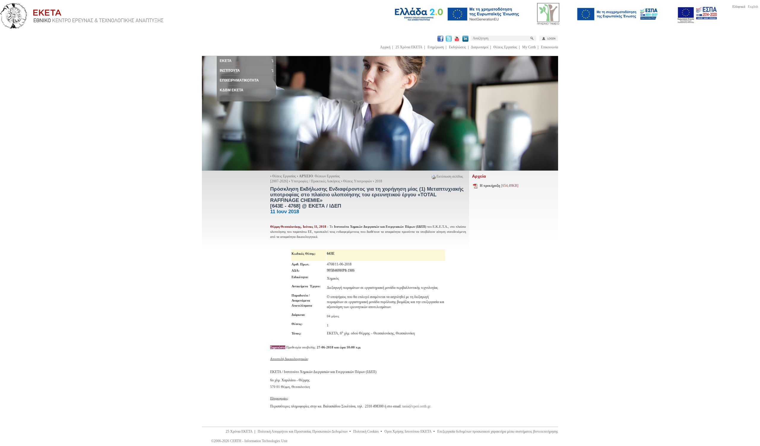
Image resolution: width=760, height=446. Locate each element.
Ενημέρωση (436, 47)
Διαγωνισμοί (479, 47)
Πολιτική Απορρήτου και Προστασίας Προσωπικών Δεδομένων (303, 431)
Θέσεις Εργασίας (505, 47)
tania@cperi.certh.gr (416, 406)
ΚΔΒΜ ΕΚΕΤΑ (231, 90)
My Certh (529, 47)
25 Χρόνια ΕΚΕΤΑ (408, 47)
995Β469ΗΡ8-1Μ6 (340, 270)
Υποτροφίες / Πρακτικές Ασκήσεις (315, 181)
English (753, 6)
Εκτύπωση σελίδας (449, 176)
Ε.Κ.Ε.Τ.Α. (440, 226)
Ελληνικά (738, 6)
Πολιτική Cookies (366, 431)
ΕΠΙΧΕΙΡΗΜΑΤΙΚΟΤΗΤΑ (239, 80)
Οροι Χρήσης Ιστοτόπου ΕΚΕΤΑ (408, 431)
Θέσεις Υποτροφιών (358, 181)
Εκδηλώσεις (457, 47)
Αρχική (385, 47)
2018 (378, 181)
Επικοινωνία (549, 47)
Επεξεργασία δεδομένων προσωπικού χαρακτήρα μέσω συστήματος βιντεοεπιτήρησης (497, 431)
